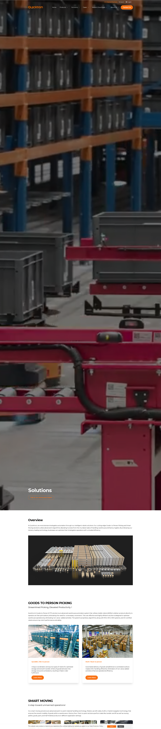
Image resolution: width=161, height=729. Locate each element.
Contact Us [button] (127, 7)
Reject (121, 726)
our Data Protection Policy (95, 726)
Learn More (38, 677)
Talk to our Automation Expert (42, 497)
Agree (111, 726)
